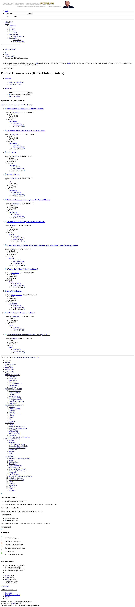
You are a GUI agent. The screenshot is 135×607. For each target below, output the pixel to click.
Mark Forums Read (19, 36)
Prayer (11, 481)
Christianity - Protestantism (17, 448)
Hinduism (12, 451)
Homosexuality (13, 432)
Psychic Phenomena (15, 414)
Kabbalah (12, 410)
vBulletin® (12, 603)
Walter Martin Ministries (12, 595)
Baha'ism (11, 440)
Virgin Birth (12, 490)
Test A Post (12, 387)
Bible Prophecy (13, 462)
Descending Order (13, 520)
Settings (7, 362)
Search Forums (9, 369)
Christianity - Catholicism (17, 444)
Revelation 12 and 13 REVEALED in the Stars (26, 131)
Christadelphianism (15, 391)
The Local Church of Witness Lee (19, 437)
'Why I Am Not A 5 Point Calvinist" (21, 313)
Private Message (18, 240)
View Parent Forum (15, 84)
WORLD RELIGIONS (12, 439)
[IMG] (7, 579)
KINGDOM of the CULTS (13, 389)
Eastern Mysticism (14, 408)
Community (12, 31)
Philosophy (12, 435)
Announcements (14, 382)
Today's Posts (17, 40)
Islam (10, 453)
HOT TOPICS (9, 423)
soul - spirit (11, 152)
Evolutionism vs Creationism (18, 428)
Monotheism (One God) (16, 480)
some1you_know (16, 295)
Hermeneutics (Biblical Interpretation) (20, 476)
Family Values (13, 430)
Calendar (11, 29)
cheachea (14, 338)
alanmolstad (15, 112)
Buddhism (12, 442)
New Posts (12, 25)
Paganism (12, 412)
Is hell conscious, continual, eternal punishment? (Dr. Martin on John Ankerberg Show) (42, 245)
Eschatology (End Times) (17, 471)
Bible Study (12, 464)
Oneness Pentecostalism (16, 401)
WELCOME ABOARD (12, 375)
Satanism (11, 416)
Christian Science (14, 392)
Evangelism (12, 473)
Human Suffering (14, 433)
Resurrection (13, 485)
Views (22, 105)
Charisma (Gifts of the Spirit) (18, 469)
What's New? (9, 22)
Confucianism (13, 449)
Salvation (12, 487)
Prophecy (12, 483)
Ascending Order (12, 518)
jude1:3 (13, 225)
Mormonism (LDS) (15, 398)
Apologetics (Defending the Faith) (19, 458)
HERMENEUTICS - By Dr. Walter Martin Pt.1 (26, 222)
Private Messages (10, 364)
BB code (7, 576)
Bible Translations (14, 291)
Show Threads (15, 95)
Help (6, 11)
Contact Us (8, 593)
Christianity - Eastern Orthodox (18, 446)
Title (2, 105)
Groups (15, 33)
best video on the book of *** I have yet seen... (25, 109)
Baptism (11, 460)
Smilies (7, 577)
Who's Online (9, 368)
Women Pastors (13, 174)
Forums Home (9, 371)
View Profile (17, 123)
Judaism (11, 455)
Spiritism (11, 417)
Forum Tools (8, 78)
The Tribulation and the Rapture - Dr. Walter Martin (28, 200)
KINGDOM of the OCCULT (14, 405)
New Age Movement (15, 400)
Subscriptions (9, 366)
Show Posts (26, 95)
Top (37, 357)
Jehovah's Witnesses (15, 396)
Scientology (12, 403)
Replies (16, 105)
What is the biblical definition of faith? (22, 269)
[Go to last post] (24, 127)
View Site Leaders (18, 41)
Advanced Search (10, 49)
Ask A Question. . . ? (15, 384)
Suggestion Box (14, 385)
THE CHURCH (10, 56)
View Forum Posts (18, 125)
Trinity (11, 489)
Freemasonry (13, 394)
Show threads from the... (8, 501)
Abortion (11, 424)
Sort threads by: (6, 508)
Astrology (12, 407)
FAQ (10, 27)
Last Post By (28, 105)
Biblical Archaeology (15, 465)
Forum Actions (13, 34)
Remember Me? (12, 17)
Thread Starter (9, 105)
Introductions (13, 380)
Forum (7, 24)
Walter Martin (13, 378)
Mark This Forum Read (16, 82)
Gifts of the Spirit (14, 474)
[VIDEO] (8, 581)
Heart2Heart (15, 156)
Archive (7, 596)
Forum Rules (13, 376)
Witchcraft (12, 421)
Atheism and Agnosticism (17, 426)
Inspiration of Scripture (16, 478)
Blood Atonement (14, 467)
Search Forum (8, 88)
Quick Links (13, 38)
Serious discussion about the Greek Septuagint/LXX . (28, 335)
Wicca (11, 419)
